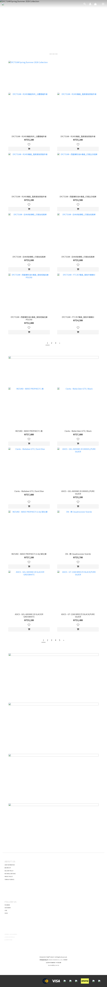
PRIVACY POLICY (9, 876)
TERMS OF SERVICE (9, 879)
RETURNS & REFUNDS (10, 873)
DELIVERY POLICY (9, 870)
